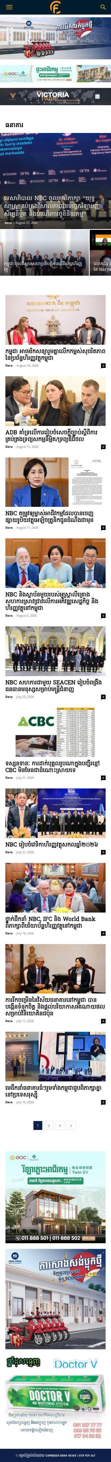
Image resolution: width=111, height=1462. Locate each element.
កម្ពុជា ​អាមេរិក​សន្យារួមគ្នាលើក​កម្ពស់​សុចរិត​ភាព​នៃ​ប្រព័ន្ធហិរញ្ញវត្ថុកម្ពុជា (55, 355)
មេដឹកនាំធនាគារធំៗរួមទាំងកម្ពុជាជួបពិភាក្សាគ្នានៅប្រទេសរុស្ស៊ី (53, 1091)
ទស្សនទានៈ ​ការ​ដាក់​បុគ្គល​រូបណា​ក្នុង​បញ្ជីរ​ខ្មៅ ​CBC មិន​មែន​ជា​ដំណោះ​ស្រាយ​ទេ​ (53, 767)
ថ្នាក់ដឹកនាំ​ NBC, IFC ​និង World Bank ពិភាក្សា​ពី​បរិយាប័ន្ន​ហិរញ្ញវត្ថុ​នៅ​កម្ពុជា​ (50, 922)
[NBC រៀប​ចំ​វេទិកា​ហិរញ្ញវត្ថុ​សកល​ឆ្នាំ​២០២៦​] (55, 813)
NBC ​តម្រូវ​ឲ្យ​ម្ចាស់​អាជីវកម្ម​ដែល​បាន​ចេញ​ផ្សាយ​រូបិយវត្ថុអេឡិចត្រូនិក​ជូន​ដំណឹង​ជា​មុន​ (49, 517)
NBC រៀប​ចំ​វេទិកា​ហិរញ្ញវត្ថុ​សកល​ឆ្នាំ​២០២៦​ (51, 845)
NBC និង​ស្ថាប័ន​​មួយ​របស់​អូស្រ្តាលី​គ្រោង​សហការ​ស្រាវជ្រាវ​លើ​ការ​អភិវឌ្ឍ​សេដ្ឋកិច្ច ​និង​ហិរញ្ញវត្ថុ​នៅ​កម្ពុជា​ (51, 602)
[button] (103, 7)
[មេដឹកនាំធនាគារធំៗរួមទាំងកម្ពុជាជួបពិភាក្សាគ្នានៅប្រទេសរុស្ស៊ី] (55, 1056)
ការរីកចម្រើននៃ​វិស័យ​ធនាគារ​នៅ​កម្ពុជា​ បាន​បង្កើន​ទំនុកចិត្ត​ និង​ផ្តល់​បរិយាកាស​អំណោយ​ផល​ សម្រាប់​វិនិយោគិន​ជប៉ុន (55, 1007)
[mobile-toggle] (9, 7)
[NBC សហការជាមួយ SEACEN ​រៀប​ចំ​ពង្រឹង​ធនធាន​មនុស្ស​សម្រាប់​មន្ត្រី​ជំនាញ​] (55, 651)
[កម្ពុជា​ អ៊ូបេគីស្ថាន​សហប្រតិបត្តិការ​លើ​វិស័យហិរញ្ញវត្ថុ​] (44, 263)
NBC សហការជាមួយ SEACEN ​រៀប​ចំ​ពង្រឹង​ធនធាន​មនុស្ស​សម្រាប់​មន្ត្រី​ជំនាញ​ (53, 686)
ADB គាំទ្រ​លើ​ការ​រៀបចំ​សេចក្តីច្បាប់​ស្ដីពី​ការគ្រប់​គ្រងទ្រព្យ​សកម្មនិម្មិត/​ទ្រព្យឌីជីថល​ (51, 436)
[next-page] (71, 1125)
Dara (8, 223)
